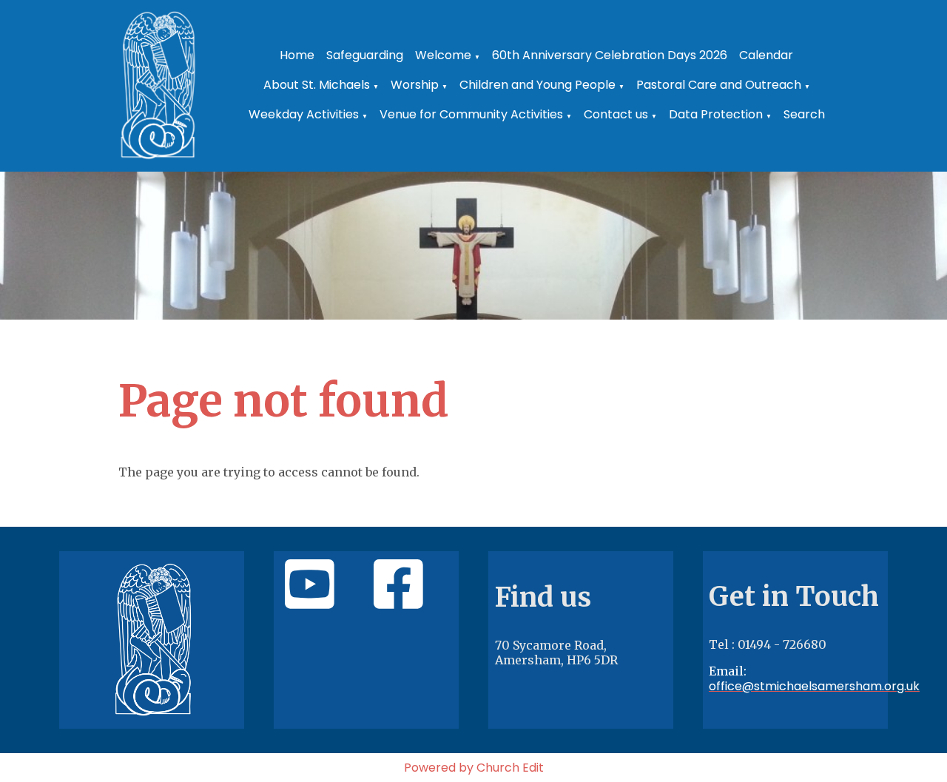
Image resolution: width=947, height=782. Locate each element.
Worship (415, 84)
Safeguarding (364, 55)
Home (297, 55)
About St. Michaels (316, 84)
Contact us (616, 114)
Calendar (766, 55)
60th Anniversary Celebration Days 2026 (609, 55)
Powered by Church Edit (474, 767)
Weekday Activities (304, 114)
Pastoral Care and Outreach (718, 84)
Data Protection (716, 114)
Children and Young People (537, 84)
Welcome (443, 55)
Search (804, 114)
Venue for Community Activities (471, 114)
